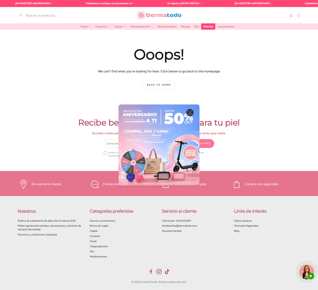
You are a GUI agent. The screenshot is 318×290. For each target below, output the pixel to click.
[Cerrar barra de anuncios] (314, 3)
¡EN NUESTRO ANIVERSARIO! (33, 3)
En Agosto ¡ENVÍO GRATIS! (183, 3)
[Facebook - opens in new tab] (150, 271)
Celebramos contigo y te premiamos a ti (109, 3)
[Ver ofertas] (159, 145)
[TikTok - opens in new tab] (167, 271)
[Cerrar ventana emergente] (190, 112)
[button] (43, 15)
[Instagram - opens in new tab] (159, 271)
